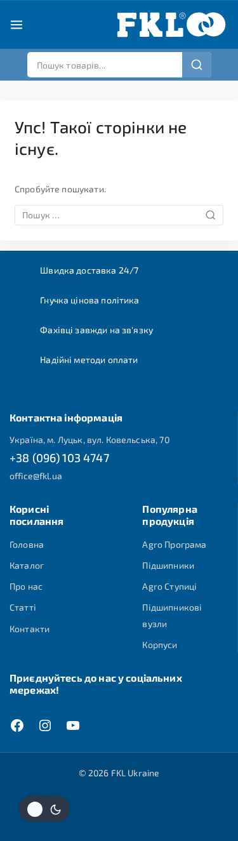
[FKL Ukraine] (171, 25)
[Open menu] (16, 25)
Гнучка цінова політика (89, 300)
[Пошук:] (119, 214)
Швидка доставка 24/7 (89, 270)
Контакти (30, 628)
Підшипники (168, 565)
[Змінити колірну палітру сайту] (44, 809)
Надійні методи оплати (89, 359)
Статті (23, 607)
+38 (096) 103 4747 (59, 458)
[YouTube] (73, 725)
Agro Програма (174, 544)
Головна (27, 544)
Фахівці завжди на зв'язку (96, 329)
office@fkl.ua (36, 475)
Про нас (26, 586)
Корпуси (159, 644)
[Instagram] (45, 725)
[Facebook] (17, 725)
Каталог (27, 565)
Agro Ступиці (169, 586)
